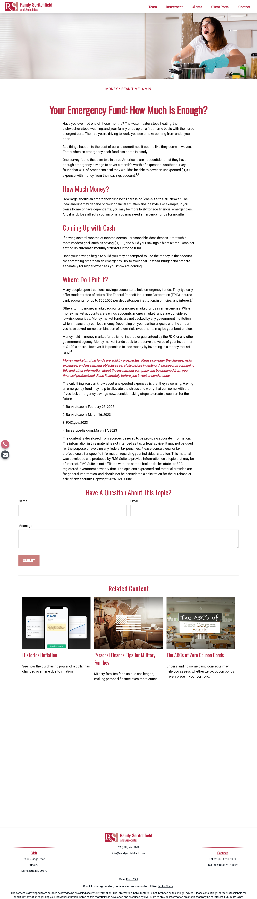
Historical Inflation (39, 655)
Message (25, 526)
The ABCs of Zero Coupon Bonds (195, 655)
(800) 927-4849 (228, 864)
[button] (153, 7)
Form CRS (132, 879)
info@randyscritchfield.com (128, 853)
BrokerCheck (165, 886)
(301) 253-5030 (226, 859)
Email (134, 501)
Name (22, 501)
